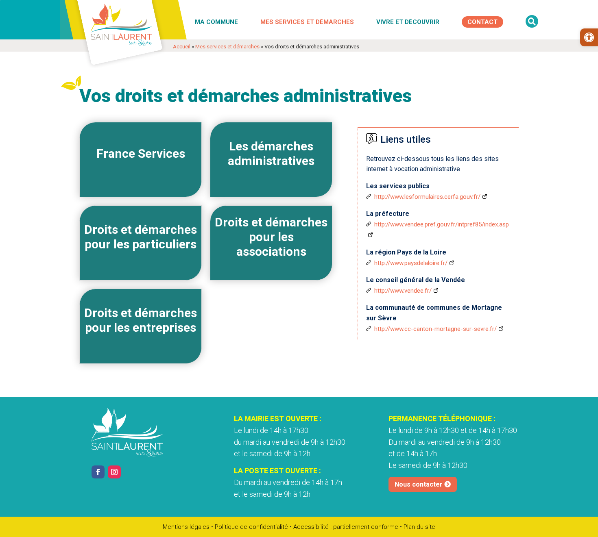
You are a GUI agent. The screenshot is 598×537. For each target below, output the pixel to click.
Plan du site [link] (419, 526)
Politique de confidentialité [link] (251, 526)
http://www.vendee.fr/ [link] (403, 290)
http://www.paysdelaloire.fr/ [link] (410, 263)
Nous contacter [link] (419, 484)
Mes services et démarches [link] (307, 22)
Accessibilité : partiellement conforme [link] (345, 526)
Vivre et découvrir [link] (407, 22)
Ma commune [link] (216, 22)
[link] (589, 37)
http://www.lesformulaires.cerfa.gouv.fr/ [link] (427, 196)
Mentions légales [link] (186, 526)
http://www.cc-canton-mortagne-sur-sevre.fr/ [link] (435, 329)
